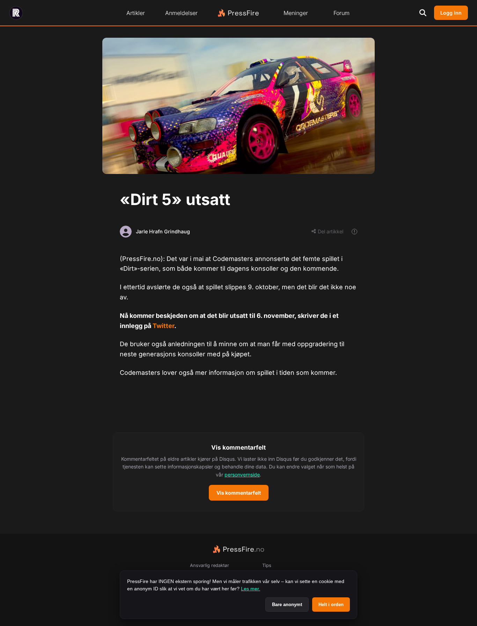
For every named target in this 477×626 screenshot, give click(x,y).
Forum (341, 12)
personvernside (242, 475)
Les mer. (250, 588)
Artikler (135, 12)
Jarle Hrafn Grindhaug (163, 231)
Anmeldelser (181, 12)
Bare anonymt (287, 604)
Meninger (296, 12)
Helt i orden (331, 604)
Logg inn (451, 13)
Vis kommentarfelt (239, 493)
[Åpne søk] (422, 13)
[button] (238, 471)
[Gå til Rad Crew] (16, 13)
